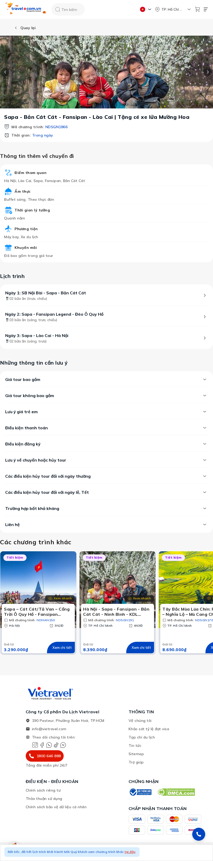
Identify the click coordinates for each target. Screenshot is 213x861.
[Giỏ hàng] (197, 9)
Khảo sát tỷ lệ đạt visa (149, 729)
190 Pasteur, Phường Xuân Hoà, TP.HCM (68, 720)
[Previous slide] (5, 72)
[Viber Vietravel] (49, 745)
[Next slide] (208, 72)
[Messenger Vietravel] (63, 745)
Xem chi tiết (62, 647)
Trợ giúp (136, 762)
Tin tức (135, 745)
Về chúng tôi (140, 720)
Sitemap (136, 754)
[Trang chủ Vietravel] (26, 9)
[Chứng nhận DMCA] (176, 792)
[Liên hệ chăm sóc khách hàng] (198, 834)
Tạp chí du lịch (142, 737)
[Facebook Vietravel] (42, 745)
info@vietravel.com (49, 729)
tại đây (130, 852)
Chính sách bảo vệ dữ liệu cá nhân (56, 807)
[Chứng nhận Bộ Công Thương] (140, 792)
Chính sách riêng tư (43, 790)
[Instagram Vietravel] (35, 745)
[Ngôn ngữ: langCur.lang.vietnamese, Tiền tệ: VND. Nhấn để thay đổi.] (146, 9)
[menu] (206, 9)
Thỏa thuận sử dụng (44, 798)
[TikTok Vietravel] (56, 745)
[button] (106, 852)
